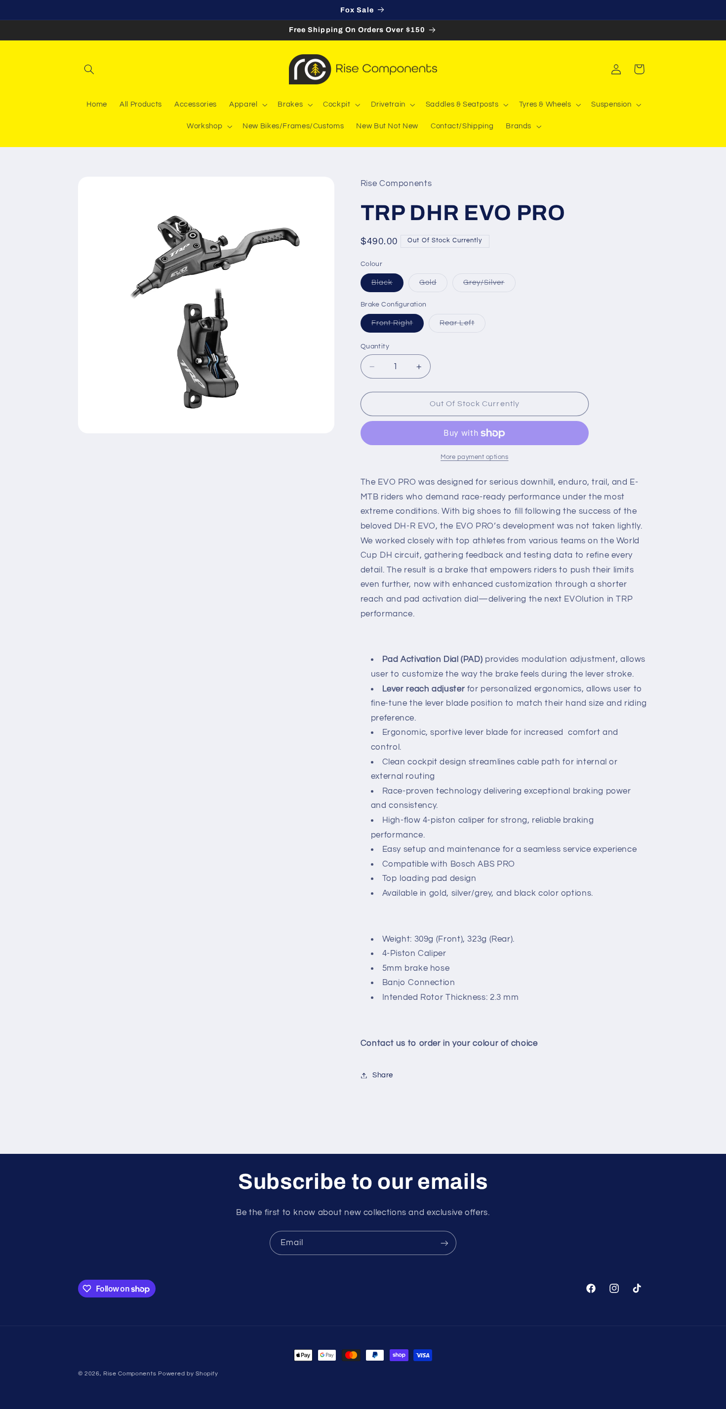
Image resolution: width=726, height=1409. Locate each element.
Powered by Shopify (188, 1373)
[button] (89, 69)
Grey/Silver (489, 285)
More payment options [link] (475, 458)
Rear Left (462, 326)
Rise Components (129, 1373)
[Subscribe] (444, 1243)
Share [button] (382, 1075)
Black (387, 285)
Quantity (375, 346)
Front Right (397, 326)
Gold (433, 285)
